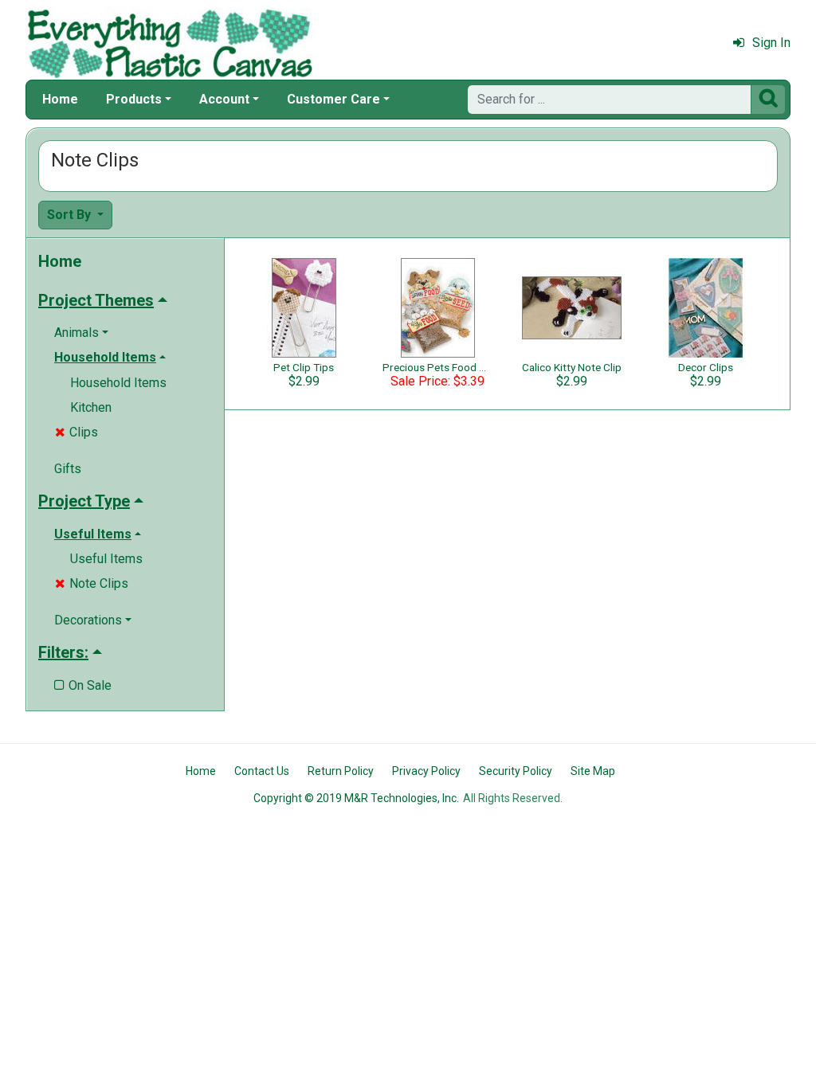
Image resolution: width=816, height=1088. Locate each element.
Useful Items (106, 558)
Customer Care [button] (333, 99)
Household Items (118, 382)
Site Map (593, 771)
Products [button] (134, 99)
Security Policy (515, 771)
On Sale (83, 685)
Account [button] (224, 99)
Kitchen (91, 407)
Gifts (67, 468)
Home (60, 99)
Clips (76, 432)
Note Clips (91, 583)
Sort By (70, 214)
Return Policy (341, 771)
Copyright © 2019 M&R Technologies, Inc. (356, 798)
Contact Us (261, 771)
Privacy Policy (426, 771)
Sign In (771, 42)
